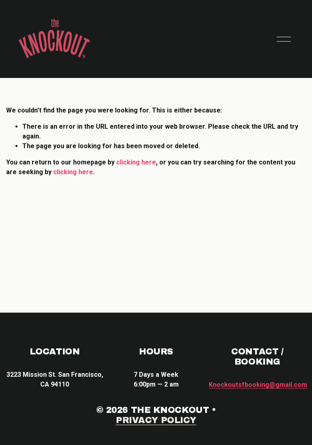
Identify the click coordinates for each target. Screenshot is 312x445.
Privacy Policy (156, 420)
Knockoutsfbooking (258, 385)
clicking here (136, 162)
